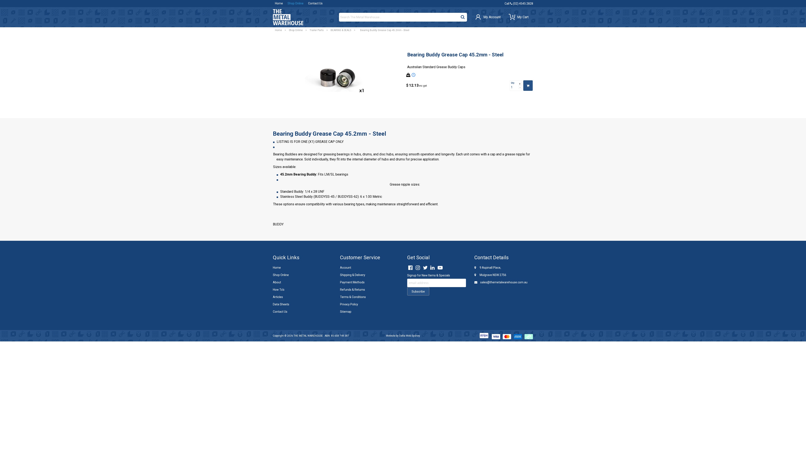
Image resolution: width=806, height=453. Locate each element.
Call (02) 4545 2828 (519, 3)
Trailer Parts (317, 30)
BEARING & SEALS (341, 30)
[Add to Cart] (528, 85)
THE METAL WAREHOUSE (308, 335)
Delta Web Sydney (409, 335)
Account (345, 267)
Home (279, 3)
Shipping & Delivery (352, 275)
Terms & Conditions (353, 297)
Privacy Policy (349, 304)
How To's (278, 289)
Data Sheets (281, 304)
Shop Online (296, 3)
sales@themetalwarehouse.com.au (503, 282)
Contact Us (315, 3)
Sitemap (345, 311)
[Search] (462, 16)
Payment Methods (352, 282)
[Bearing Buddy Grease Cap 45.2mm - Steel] (337, 80)
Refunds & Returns (352, 289)
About (277, 282)
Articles (278, 297)
